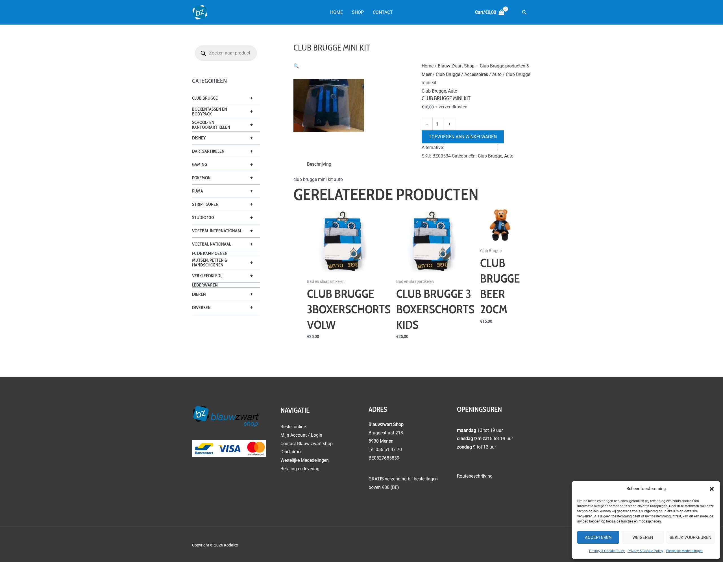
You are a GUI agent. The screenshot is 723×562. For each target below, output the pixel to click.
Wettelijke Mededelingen (684, 551)
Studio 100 (203, 217)
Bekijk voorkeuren (690, 537)
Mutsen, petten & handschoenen (209, 262)
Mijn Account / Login (301, 435)
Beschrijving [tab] (319, 164)
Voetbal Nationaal (211, 244)
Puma (197, 191)
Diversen (201, 307)
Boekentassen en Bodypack (209, 111)
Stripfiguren (205, 204)
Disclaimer (291, 451)
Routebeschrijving (475, 476)
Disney (199, 138)
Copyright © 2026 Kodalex (215, 545)
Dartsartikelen (208, 151)
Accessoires (476, 74)
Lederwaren (205, 285)
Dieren (199, 294)
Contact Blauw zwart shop (306, 443)
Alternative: (433, 147)
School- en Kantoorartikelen (211, 125)
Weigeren (642, 537)
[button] (712, 489)
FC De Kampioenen (210, 253)
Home (336, 12)
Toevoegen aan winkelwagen (463, 136)
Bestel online (293, 426)
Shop (358, 12)
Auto (497, 74)
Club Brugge (205, 98)
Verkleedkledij (207, 275)
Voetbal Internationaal (217, 230)
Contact (383, 12)
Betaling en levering (299, 468)
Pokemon (201, 177)
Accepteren (598, 537)
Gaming (199, 164)
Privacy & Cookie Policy (607, 551)
